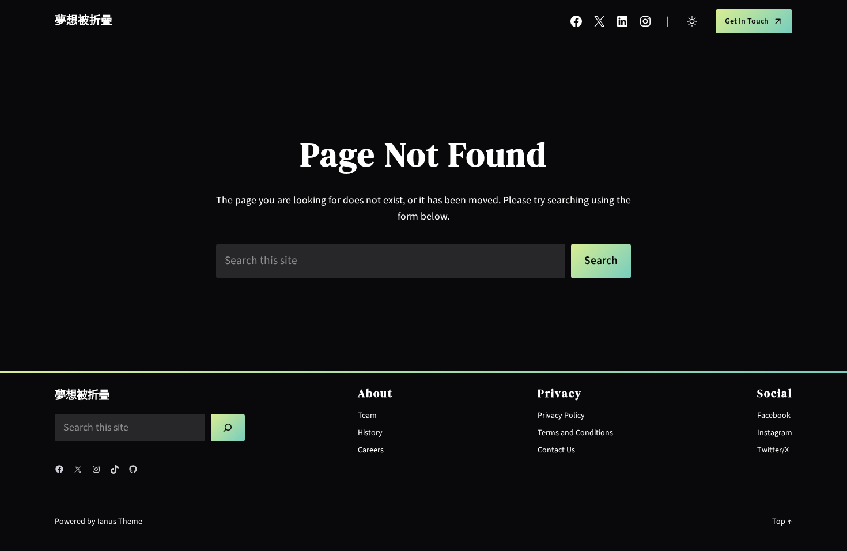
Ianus (106, 521)
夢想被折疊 (83, 21)
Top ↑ (782, 521)
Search (601, 260)
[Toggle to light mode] (692, 21)
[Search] (228, 427)
